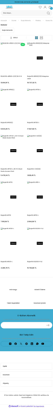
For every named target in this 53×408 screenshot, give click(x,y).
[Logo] (9, 7)
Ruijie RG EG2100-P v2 (34, 262)
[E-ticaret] (26, 406)
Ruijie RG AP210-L (6, 262)
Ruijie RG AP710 (6, 215)
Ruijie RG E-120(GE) (34, 169)
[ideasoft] (13, 406)
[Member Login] (45, 7)
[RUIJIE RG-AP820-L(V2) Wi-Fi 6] (13, 58)
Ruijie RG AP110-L (33, 215)
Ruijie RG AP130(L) (7, 122)
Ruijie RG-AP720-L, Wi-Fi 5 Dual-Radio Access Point (12, 170)
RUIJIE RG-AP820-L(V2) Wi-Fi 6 (11, 76)
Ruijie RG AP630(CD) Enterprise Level (38, 77)
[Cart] (50, 7)
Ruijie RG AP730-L (33, 122)
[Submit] (47, 325)
